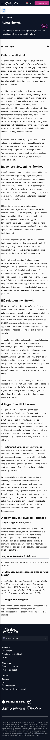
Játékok (5, 679)
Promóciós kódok (9, 670)
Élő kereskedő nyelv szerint (14, 689)
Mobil (4, 657)
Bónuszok (6, 663)
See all (3, 10)
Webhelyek (7, 647)
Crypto (5, 675)
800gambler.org (39, 734)
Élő (3, 682)
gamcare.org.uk (22, 734)
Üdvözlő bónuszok (10, 666)
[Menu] (2, 3)
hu (30, 3)
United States (12, 638)
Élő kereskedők (8, 685)
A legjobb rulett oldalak (12, 654)
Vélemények (7, 650)
